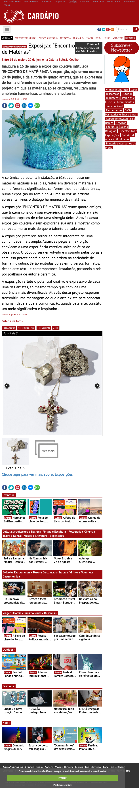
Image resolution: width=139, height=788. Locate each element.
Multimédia (96, 767)
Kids (5, 722)
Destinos (49, 613)
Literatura (41, 535)
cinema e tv (78, 37)
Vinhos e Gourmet (81, 572)
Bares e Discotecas (44, 572)
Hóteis (17, 613)
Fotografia (75, 531)
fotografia (65, 37)
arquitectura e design (25, 37)
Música (28, 535)
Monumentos (125, 102)
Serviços (121, 123)
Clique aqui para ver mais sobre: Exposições (37, 474)
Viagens (58, 767)
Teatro (6, 535)
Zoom (55, 327)
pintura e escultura (48, 37)
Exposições (57, 535)
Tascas (63, 572)
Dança (17, 535)
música (107, 37)
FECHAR (62, 778)
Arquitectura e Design (26, 531)
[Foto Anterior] (22, 386)
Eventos (8, 495)
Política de (62, 785)
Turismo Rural (32, 613)
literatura (118, 37)
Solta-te (49, 767)
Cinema (89, 531)
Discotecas (112, 94)
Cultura (39, 767)
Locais (106, 767)
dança (98, 37)
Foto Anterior (9, 327)
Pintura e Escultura (54, 531)
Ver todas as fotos (26, 327)
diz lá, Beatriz (27, 767)
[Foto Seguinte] (82, 386)
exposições (130, 37)
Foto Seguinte (43, 327)
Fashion (7, 686)
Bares (134, 89)
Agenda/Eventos (11, 767)
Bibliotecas (113, 98)
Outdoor (8, 649)
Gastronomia (10, 576)
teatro (90, 37)
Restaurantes (22, 572)
